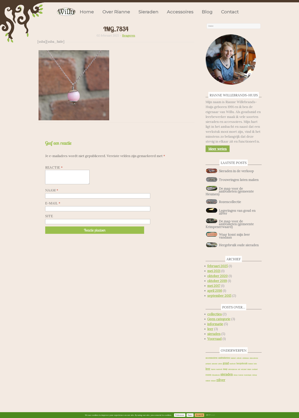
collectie (239, 358)
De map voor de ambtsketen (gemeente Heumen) (230, 191)
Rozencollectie (230, 202)
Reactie (54, 167)
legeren (213, 369)
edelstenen (245, 358)
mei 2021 (213, 271)
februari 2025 (217, 266)
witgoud (213, 380)
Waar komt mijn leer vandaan (234, 235)
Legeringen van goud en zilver (237, 211)
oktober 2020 (217, 276)
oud (239, 369)
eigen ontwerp (254, 358)
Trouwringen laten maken (239, 180)
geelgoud (208, 363)
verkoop (254, 375)
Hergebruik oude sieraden (239, 245)
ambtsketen (224, 357)
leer (210, 329)
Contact (230, 11)
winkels (208, 380)
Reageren (128, 35)
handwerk (233, 363)
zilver (220, 380)
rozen (208, 374)
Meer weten (217, 149)
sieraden (214, 334)
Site (49, 216)
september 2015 (219, 295)
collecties (214, 314)
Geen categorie (218, 319)
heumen (250, 363)
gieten (220, 363)
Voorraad (214, 339)
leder (255, 363)
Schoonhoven (216, 375)
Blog (207, 11)
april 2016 (214, 290)
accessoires (211, 357)
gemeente (214, 363)
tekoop (236, 375)
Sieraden (148, 11)
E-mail (52, 203)
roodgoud (255, 369)
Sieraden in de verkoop (236, 171)
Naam (51, 190)
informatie (215, 324)
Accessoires (180, 11)
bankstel (233, 358)
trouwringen (247, 375)
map (225, 369)
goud (226, 363)
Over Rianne (116, 11)
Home (87, 11)
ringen (249, 369)
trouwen (240, 375)
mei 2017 (213, 286)
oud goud (243, 369)
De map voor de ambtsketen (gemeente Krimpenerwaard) (230, 224)
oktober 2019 (217, 281)
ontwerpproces (232, 369)
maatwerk (219, 369)
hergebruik (241, 363)
